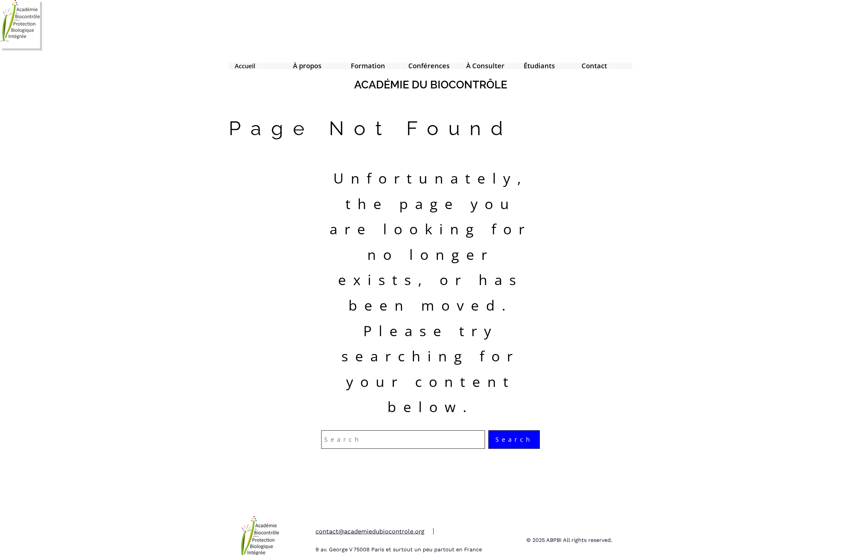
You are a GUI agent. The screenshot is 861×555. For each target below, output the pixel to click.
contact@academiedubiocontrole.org (369, 531)
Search (514, 439)
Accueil (245, 66)
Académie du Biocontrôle (430, 84)
